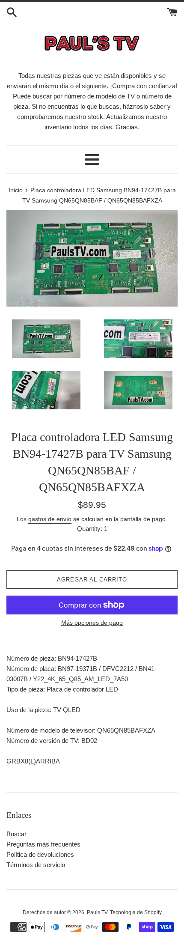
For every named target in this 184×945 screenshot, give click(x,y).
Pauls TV (97, 912)
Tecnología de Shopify (136, 912)
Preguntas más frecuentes (43, 844)
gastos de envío (49, 519)
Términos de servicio (35, 864)
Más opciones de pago (92, 622)
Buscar (16, 834)
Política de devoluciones (40, 854)
